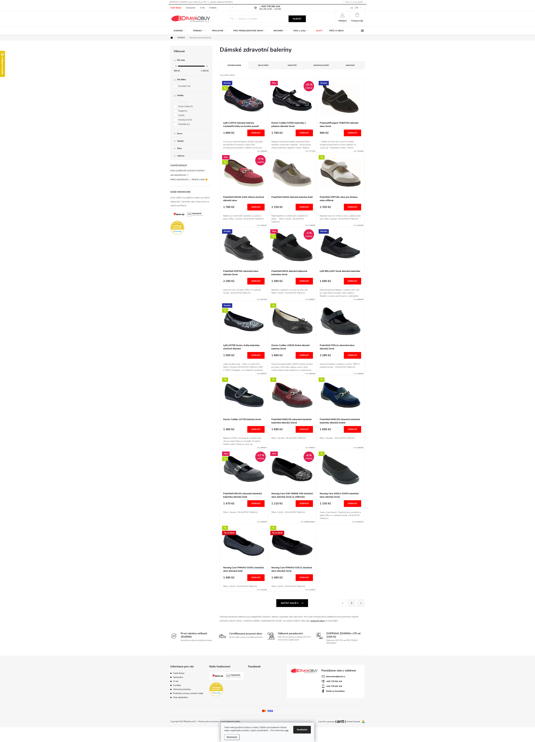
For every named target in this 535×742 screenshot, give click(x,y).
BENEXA (183, 102)
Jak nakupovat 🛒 (179, 175)
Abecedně (350, 65)
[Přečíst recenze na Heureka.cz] (191, 228)
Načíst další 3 (290, 603)
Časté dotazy (175, 8)
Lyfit (181, 115)
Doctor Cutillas (185, 106)
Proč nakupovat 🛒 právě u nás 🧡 (189, 179)
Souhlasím (302, 729)
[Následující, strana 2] (351, 603)
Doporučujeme (234, 65)
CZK (356, 8)
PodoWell (183, 124)
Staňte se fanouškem (335, 691)
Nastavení (232, 737)
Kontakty (213, 8)
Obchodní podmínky (182, 689)
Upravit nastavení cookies (230, 721)
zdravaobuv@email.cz (335, 676)
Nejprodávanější (321, 65)
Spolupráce (190, 8)
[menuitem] (180, 30)
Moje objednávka (180, 697)
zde (286, 730)
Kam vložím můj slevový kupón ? (187, 170)
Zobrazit (256, 133)
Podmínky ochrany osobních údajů (188, 693)
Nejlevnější (263, 65)
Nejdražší (292, 65)
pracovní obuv (318, 620)
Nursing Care (184, 120)
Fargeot (182, 111)
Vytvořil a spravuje (326, 721)
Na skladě (184, 86)
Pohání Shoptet (354, 721)
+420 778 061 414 (334, 681)
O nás (202, 8)
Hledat (297, 18)
